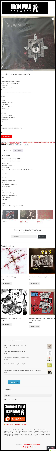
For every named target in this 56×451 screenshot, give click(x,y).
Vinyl (17, 143)
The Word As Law (12, 143)
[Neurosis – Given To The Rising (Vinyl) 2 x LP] (28, 214)
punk (54, 142)
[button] (52, 19)
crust (24, 142)
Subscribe (41, 236)
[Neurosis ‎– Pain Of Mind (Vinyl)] (10, 214)
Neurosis (18, 142)
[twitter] (21, 447)
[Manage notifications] (52, 448)
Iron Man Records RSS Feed (16, 424)
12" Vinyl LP (9, 142)
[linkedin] (30, 447)
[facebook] (23, 447)
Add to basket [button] (6, 283)
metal (45, 142)
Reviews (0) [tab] (18, 150)
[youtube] (33, 447)
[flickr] (27, 447)
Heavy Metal (41, 142)
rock (6, 143)
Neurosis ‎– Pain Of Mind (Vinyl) (9, 219)
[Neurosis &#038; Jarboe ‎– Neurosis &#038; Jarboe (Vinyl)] (45, 214)
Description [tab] (7, 150)
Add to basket (6, 136)
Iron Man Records (28, 444)
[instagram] (25, 447)
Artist (13, 142)
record (2, 143)
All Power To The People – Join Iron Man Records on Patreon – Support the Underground (25, 429)
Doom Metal (29, 142)
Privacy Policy (36, 444)
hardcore (35, 142)
